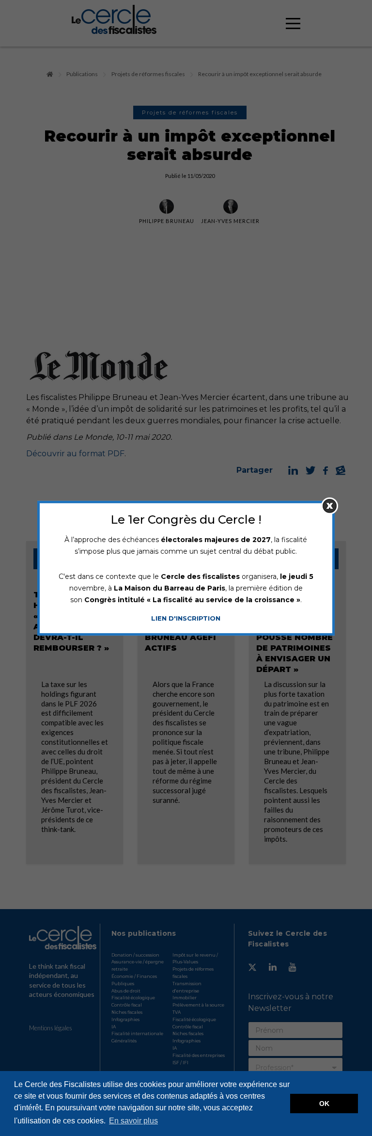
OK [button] (324, 1103)
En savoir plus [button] (133, 1121)
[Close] (329, 505)
